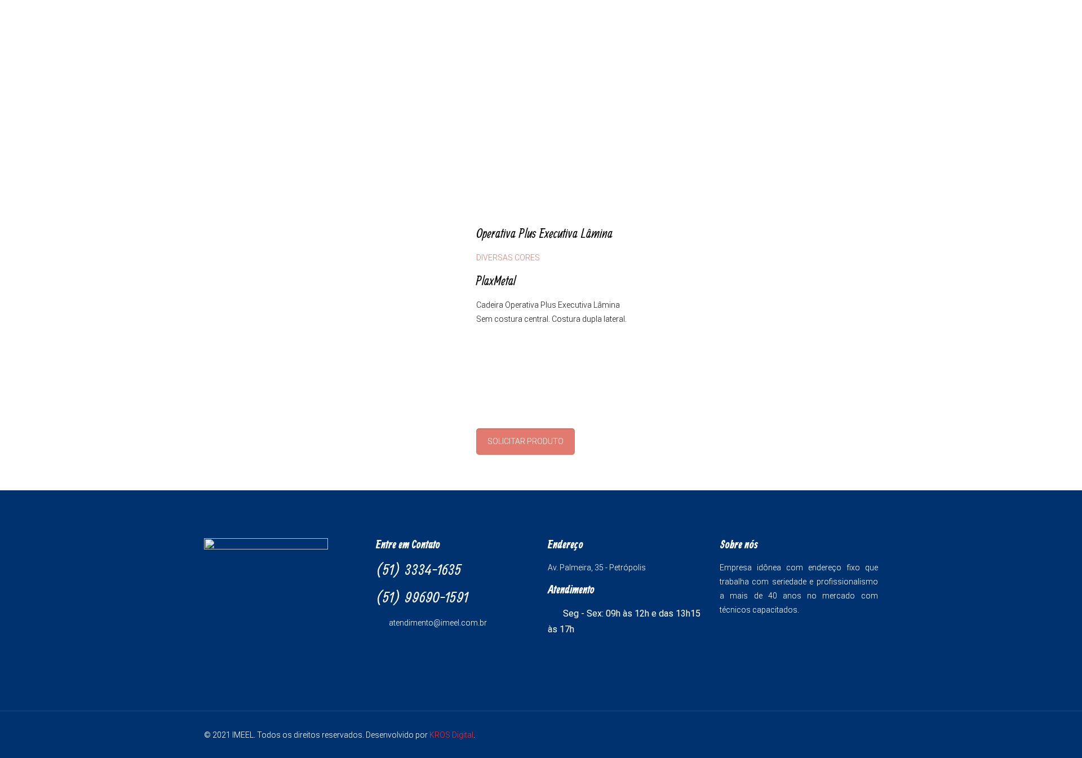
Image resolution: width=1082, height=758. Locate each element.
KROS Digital (451, 734)
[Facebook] (837, 735)
